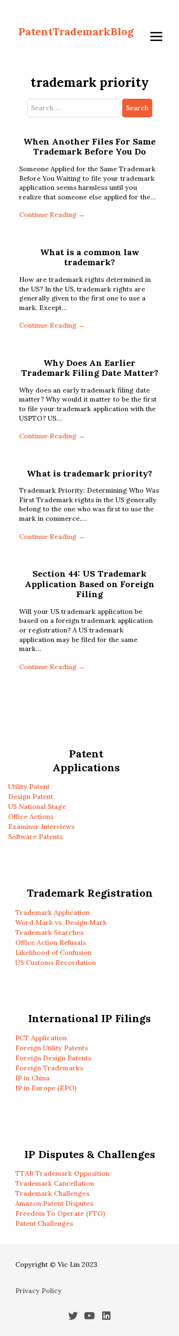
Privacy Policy (38, 1290)
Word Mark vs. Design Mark (61, 922)
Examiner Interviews (41, 826)
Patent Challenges (44, 1223)
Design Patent (30, 796)
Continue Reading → (52, 214)
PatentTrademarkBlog (76, 31)
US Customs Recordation (55, 962)
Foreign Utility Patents (51, 1048)
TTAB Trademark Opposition (62, 1173)
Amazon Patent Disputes (54, 1203)
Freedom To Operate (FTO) (60, 1213)
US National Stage (37, 806)
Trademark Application (52, 912)
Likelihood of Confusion (53, 952)
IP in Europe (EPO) (45, 1088)
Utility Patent (29, 786)
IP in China (32, 1078)
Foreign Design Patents (53, 1058)
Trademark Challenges (52, 1193)
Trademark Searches (49, 932)
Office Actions (30, 816)
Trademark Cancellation (54, 1183)
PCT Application (41, 1038)
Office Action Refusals (50, 942)
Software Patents (35, 836)
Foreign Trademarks (49, 1068)
